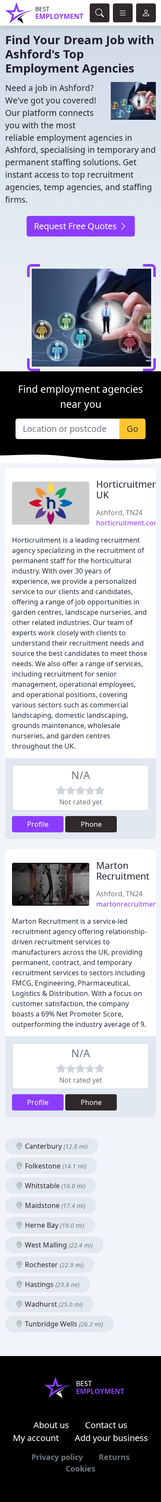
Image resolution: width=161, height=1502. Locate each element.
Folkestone (54, 1166)
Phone (91, 824)
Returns (114, 1457)
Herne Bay (53, 1225)
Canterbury (55, 1146)
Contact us (106, 1425)
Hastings (51, 1284)
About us (51, 1425)
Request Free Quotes (76, 226)
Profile (38, 824)
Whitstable (54, 1185)
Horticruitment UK (128, 489)
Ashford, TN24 (119, 512)
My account (36, 1438)
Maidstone (54, 1205)
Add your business (111, 1438)
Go (132, 428)
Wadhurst (53, 1304)
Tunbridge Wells (63, 1324)
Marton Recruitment (122, 871)
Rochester (53, 1264)
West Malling (58, 1245)
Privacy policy (57, 1457)
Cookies (80, 1468)
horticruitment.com (128, 523)
